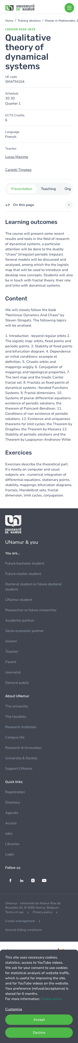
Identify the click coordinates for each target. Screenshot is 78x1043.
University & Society (21, 758)
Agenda (11, 812)
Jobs (8, 833)
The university (16, 706)
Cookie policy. (52, 999)
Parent (10, 662)
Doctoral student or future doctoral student (33, 587)
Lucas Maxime (16, 157)
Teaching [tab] (48, 189)
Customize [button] (13, 1009)
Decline (39, 1032)
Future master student (23, 573)
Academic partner (19, 620)
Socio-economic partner (24, 630)
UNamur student (18, 599)
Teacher (11, 651)
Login (9, 854)
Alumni (11, 641)
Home (9, 20)
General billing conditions (23, 930)
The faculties (15, 716)
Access (11, 823)
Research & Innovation (23, 747)
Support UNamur (18, 768)
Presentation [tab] (21, 189)
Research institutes (20, 727)
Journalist (13, 672)
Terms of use (14, 912)
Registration (15, 792)
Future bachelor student (24, 563)
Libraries (12, 844)
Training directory (29, 20)
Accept (39, 1019)
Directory (12, 802)
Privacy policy (42, 912)
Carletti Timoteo (18, 169)
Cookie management (20, 921)
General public (17, 682)
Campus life (14, 737)
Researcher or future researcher (31, 610)
